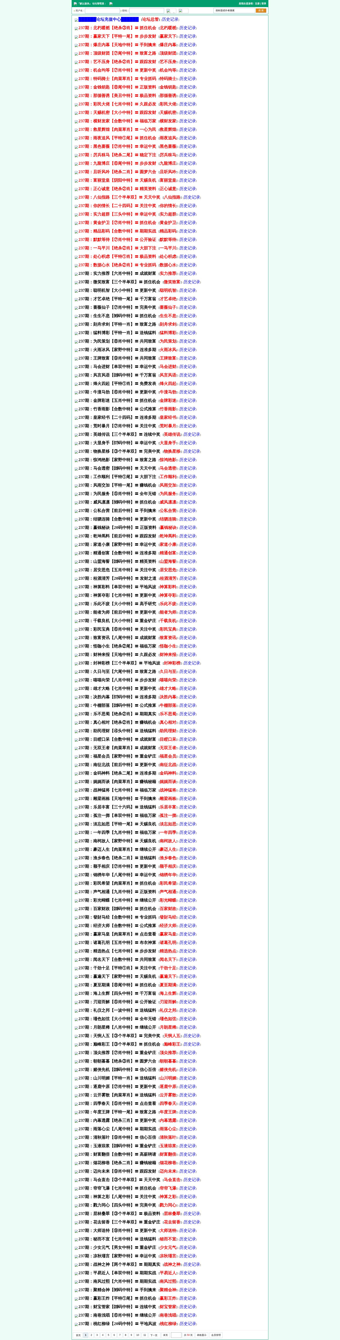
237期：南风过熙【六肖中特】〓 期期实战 (117, 1281)
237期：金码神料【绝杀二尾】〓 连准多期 (117, 773)
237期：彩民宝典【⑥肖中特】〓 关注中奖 (117, 629)
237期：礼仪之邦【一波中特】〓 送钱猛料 (117, 1010)
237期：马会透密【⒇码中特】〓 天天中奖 (117, 468)
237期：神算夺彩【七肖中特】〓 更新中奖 (117, 595)
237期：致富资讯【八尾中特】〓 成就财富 (117, 637)
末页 (165, 1335)
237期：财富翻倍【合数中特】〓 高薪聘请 (117, 1154)
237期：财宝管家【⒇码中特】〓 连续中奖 (117, 1306)
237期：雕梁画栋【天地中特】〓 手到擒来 (117, 798)
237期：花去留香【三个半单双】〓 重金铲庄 (119, 1222)
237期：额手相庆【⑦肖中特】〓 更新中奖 (117, 866)
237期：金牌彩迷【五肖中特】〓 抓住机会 (117, 400)
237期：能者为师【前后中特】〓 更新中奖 (117, 612)
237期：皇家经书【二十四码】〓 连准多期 (117, 417)
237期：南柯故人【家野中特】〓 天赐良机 (117, 841)
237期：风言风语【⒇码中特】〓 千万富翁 (117, 375)
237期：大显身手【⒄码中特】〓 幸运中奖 (117, 442)
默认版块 (84, 3)
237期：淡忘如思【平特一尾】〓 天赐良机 (117, 824)
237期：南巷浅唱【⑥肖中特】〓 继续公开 (117, 1315)
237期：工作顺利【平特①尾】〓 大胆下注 (117, 476)
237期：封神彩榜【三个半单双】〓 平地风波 (119, 663)
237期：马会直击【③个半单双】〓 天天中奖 (119, 1179)
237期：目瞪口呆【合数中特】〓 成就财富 (117, 739)
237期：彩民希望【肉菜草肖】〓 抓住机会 (117, 883)
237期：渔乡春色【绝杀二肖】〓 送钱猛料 (117, 857)
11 (144, 1335)
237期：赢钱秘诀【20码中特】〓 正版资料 (117, 527)
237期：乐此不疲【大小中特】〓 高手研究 (117, 603)
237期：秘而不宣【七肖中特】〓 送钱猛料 (117, 1239)
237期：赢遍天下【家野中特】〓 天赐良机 (117, 976)
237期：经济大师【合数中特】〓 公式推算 (117, 925)
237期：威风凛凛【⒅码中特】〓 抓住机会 (117, 502)
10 (137, 1335)
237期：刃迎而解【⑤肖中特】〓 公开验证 (117, 1001)
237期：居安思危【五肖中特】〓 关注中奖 (117, 569)
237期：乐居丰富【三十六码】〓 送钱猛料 (117, 807)
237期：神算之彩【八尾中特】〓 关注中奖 (117, 1196)
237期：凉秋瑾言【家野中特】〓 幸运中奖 (117, 1256)
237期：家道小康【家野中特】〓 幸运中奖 (117, 544)
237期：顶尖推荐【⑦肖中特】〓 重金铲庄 (117, 1052)
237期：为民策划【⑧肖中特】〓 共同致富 (117, 341)
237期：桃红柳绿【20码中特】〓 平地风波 (117, 1323)
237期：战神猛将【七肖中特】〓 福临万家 (117, 790)
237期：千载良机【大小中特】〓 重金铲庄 (117, 620)
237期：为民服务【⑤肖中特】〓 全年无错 (117, 493)
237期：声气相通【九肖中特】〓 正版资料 (117, 891)
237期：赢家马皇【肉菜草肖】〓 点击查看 (117, 934)
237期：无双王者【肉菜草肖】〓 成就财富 (117, 747)
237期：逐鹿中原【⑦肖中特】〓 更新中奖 (117, 1086)
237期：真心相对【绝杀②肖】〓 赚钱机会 (117, 722)
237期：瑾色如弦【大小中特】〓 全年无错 (117, 1018)
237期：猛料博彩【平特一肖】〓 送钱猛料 (117, 332)
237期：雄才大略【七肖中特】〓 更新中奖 (117, 688)
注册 (257, 3)
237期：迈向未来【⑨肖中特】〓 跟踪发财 (117, 1171)
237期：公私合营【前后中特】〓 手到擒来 (117, 510)
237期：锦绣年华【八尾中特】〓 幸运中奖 (117, 874)
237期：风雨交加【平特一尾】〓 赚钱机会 (117, 485)
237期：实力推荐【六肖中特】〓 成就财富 (117, 273)
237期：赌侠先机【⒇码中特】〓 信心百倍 (117, 1069)
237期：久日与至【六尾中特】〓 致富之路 (117, 671)
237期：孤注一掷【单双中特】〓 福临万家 (117, 815)
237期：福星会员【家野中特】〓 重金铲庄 (117, 756)
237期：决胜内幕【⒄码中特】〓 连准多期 (117, 697)
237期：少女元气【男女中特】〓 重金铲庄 (117, 1247)
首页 (78, 1335)
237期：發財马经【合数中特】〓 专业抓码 (117, 917)
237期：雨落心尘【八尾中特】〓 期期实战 (117, 1128)
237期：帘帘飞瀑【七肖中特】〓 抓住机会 (117, 1188)
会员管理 (216, 1335)
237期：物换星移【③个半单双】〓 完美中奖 (119, 451)
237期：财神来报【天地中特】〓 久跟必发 (117, 654)
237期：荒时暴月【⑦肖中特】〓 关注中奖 (117, 425)
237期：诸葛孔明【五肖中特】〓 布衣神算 (117, 942)
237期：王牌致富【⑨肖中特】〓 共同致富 (117, 358)
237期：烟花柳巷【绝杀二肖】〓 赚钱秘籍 (117, 1162)
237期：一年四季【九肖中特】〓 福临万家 (117, 832)
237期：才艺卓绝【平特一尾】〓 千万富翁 (117, 298)
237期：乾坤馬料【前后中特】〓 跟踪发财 (117, 536)
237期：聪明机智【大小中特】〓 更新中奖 (117, 290)
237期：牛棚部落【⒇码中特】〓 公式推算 (117, 705)
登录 (263, 3)
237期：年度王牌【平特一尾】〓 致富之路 (117, 1112)
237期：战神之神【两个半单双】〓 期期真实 (119, 1264)
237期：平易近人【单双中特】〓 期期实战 (117, 1272)
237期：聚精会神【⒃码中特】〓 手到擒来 (117, 1289)
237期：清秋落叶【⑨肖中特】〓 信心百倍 (117, 1137)
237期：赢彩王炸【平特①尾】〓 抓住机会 (117, 1298)
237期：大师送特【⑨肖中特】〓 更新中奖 (117, 1230)
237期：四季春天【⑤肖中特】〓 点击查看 (117, 1103)
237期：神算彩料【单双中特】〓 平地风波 (117, 586)
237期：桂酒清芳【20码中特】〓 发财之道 (117, 578)
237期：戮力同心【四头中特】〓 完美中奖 (117, 1205)
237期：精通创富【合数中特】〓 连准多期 (117, 553)
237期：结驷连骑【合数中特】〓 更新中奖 (117, 519)
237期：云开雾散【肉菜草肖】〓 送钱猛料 (117, 1095)
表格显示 (201, 1335)
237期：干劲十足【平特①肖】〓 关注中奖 (117, 968)
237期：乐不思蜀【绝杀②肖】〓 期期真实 (117, 713)
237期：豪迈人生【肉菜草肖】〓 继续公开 (117, 849)
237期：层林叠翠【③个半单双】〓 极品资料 (119, 1213)
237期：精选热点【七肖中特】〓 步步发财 (117, 951)
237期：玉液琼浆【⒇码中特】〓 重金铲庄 (117, 1145)
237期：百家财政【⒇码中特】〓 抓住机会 (117, 908)
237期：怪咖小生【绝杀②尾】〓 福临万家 (117, 646)
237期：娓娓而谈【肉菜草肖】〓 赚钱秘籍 (117, 781)
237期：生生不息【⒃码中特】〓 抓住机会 (117, 315)
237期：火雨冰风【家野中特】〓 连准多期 (117, 349)
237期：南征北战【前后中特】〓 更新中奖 (117, 764)
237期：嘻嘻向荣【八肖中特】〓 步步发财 (117, 680)
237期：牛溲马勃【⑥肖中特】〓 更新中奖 (117, 392)
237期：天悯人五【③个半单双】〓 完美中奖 (119, 1035)
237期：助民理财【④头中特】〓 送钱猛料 (117, 730)
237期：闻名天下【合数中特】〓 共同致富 (117, 959)
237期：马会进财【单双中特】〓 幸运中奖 (117, 366)
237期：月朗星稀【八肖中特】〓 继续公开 (117, 1027)
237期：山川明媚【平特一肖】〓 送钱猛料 (117, 1078)
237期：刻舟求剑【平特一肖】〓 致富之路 (117, 324)
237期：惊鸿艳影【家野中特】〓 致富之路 (117, 459)
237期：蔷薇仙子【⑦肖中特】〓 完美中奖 (117, 307)
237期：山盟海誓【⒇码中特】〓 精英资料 (117, 561)
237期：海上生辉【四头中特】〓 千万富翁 (117, 993)
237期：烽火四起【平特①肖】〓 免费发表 (117, 383)
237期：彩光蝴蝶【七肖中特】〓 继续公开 (117, 900)
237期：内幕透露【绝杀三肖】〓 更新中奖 (117, 1120)
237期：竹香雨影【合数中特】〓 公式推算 (117, 409)
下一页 (153, 1335)
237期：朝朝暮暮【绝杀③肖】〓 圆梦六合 (117, 1061)
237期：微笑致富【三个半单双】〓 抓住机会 (119, 282)
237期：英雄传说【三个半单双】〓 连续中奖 (119, 434)
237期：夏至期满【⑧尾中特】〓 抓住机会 (117, 984)
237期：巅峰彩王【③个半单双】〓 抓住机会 (119, 1044)
